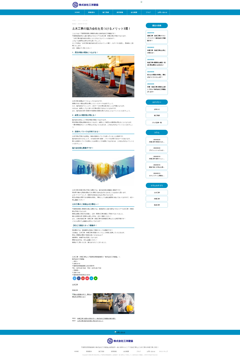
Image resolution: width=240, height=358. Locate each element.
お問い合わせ (162, 12)
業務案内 (91, 12)
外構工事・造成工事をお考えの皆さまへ (156, 51)
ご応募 (88, 240)
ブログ (148, 12)
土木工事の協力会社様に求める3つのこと (90, 321)
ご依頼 (84, 221)
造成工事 (157, 205)
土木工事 (84, 20)
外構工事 (157, 199)
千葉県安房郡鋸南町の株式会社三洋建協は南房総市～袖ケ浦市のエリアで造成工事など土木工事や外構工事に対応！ (120, 347)
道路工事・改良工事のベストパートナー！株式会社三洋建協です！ (156, 38)
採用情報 (120, 12)
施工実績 (106, 12)
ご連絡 (76, 200)
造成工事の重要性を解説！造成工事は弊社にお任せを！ (156, 63)
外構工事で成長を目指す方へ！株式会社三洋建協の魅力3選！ (96, 318)
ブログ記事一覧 (157, 122)
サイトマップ (163, 351)
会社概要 (134, 12)
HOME (77, 12)
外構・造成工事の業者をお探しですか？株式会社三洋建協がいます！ (156, 89)
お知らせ (157, 109)
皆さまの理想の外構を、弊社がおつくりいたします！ (156, 76)
